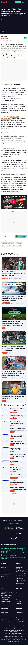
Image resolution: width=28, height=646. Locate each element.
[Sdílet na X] (5, 236)
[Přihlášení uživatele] (22, 2)
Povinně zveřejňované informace (14, 641)
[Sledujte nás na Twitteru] (14, 533)
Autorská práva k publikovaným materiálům (14, 633)
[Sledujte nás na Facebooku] (8, 533)
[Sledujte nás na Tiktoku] (17, 533)
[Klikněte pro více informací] (3, 31)
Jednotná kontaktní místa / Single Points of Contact (11, 639)
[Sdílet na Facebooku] (2, 236)
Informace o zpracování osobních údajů (11, 636)
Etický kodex (24, 639)
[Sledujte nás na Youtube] (20, 533)
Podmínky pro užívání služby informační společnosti (14, 634)
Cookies (21, 636)
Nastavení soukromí (9, 638)
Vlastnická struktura (18, 638)
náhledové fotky (9, 84)
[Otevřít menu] (25, 2)
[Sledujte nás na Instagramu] (11, 533)
